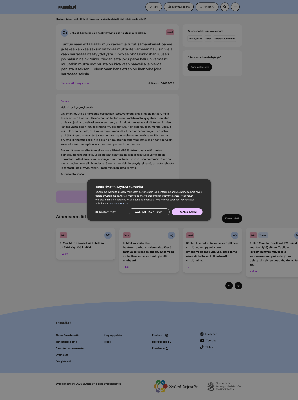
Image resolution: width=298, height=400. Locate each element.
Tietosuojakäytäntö (120, 203)
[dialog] (149, 200)
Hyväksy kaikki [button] (187, 211)
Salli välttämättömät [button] (149, 211)
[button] (105, 212)
